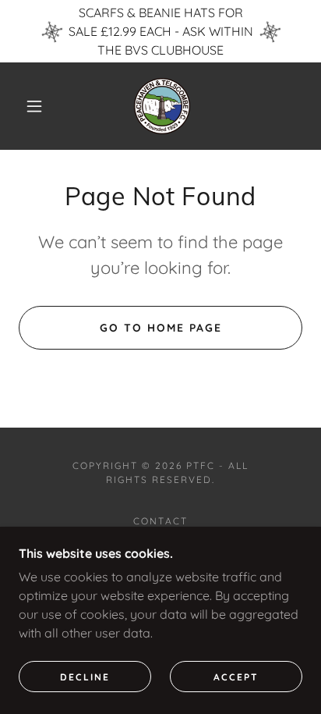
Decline (85, 677)
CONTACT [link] (160, 521)
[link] (162, 106)
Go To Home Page (161, 328)
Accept (236, 677)
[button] (34, 106)
